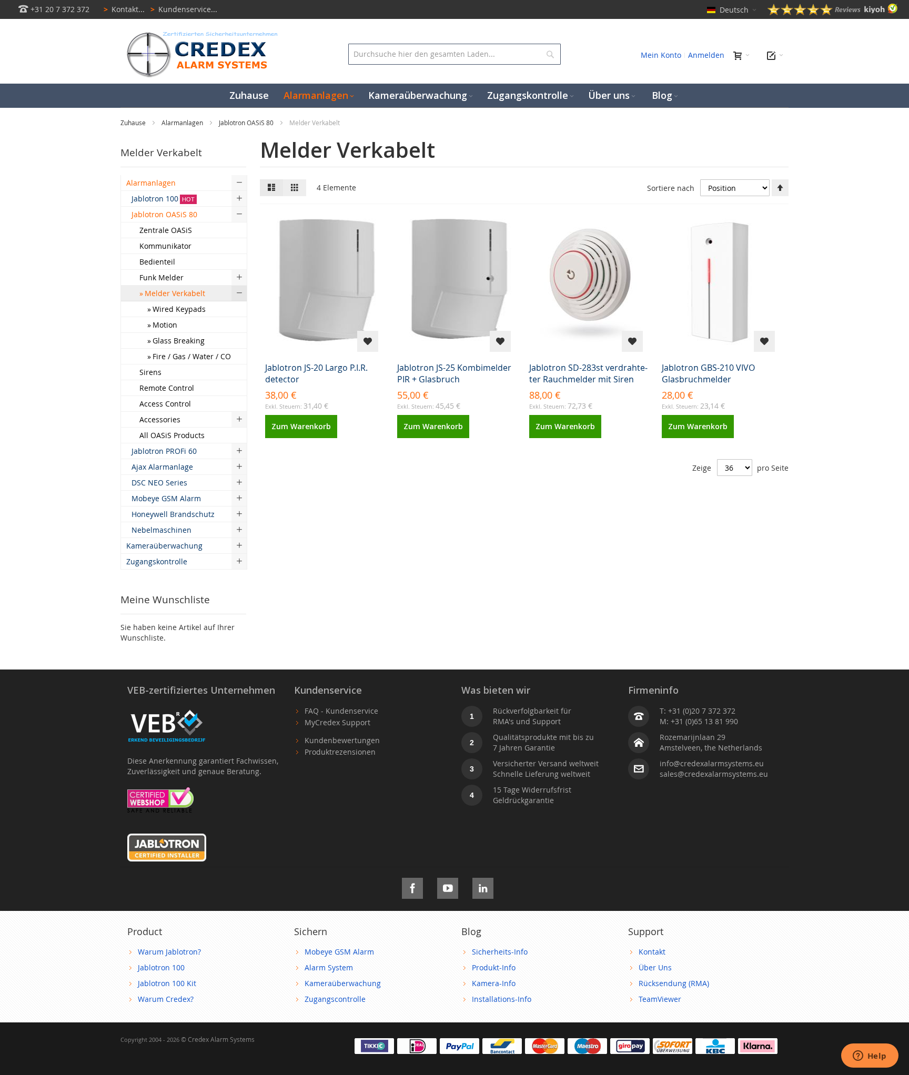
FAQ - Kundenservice (341, 711)
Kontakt (652, 952)
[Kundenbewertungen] (832, 12)
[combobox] (454, 54)
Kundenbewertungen (342, 740)
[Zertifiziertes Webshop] (160, 792)
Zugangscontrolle (335, 999)
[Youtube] (447, 886)
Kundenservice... (183, 9)
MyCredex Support (337, 722)
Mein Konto (661, 55)
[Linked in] (482, 886)
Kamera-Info (494, 983)
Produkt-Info (494, 967)
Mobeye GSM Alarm (339, 952)
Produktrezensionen (340, 752)
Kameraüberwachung (343, 983)
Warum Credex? (166, 999)
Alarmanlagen (183, 122)
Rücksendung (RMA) (674, 983)
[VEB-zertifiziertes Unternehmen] (166, 711)
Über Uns (655, 967)
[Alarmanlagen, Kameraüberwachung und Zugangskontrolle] (199, 34)
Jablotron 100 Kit (167, 983)
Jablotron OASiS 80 (247, 122)
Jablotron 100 (161, 967)
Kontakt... (124, 9)
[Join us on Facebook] (412, 886)
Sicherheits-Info (500, 952)
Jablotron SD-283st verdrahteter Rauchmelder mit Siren (588, 373)
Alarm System (329, 967)
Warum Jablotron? (169, 952)
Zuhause (133, 122)
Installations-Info (501, 999)
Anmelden (706, 55)
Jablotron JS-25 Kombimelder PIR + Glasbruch (454, 373)
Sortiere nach (670, 188)
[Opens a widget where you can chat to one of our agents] (869, 1056)
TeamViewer (660, 999)
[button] (367, 341)
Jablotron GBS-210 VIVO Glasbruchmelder (708, 373)
